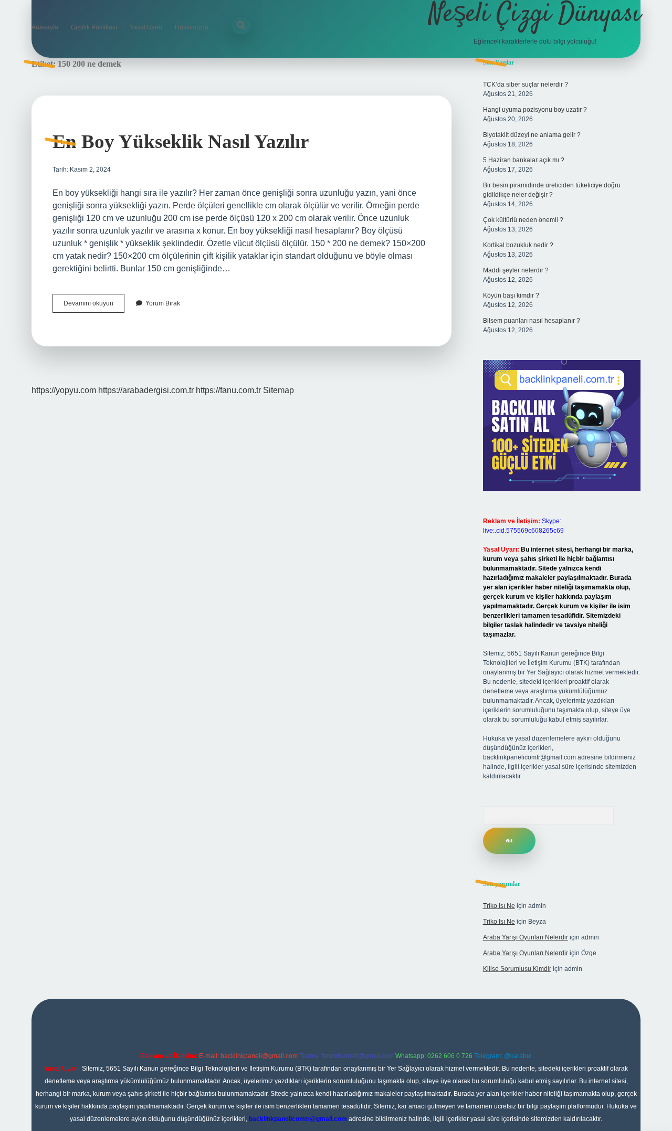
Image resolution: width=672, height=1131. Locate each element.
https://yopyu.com (64, 390)
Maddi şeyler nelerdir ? (516, 270)
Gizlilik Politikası (94, 27)
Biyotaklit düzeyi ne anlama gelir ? (532, 135)
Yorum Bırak (162, 303)
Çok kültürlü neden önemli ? (523, 220)
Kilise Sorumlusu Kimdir (517, 969)
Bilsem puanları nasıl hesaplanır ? (531, 320)
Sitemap (278, 390)
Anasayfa (45, 27)
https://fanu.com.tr (228, 390)
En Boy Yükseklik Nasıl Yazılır (180, 141)
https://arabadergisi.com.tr (146, 390)
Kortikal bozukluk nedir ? (518, 245)
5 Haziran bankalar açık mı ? (523, 160)
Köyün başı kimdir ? (511, 295)
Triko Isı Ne (499, 906)
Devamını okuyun (94, 306)
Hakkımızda (191, 27)
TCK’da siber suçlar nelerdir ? (525, 84)
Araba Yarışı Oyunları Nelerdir (525, 937)
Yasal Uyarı (146, 27)
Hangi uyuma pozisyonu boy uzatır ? (535, 109)
